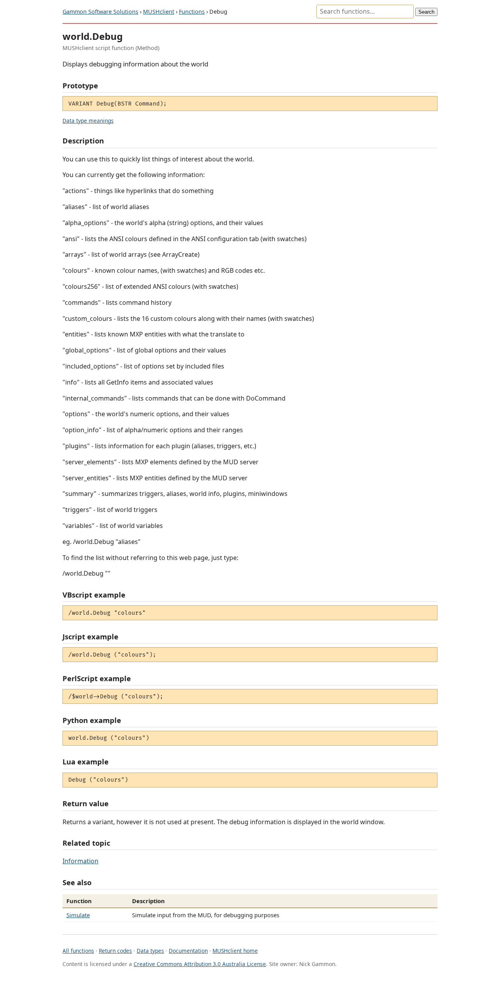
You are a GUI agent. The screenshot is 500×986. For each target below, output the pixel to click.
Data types (150, 950)
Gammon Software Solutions (100, 11)
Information (80, 861)
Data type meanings (88, 120)
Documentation (188, 950)
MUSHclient (158, 11)
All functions (78, 950)
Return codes (115, 950)
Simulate (78, 915)
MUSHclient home (235, 950)
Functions (192, 11)
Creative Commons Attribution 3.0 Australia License (200, 964)
